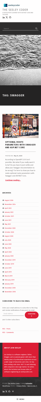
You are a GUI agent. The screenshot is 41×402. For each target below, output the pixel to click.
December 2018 (10, 288)
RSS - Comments (8, 332)
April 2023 (8, 208)
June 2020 (8, 244)
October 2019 (9, 264)
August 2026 (9, 200)
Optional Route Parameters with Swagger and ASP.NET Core (20, 145)
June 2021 (8, 220)
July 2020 (8, 240)
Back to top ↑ (32, 386)
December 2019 (10, 260)
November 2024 (10, 204)
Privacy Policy (21, 386)
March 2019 (8, 276)
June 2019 (8, 268)
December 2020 (10, 228)
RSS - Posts (6, 329)
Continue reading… (13, 180)
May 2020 (8, 248)
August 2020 (9, 236)
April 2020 (8, 252)
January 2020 (9, 256)
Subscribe (31, 315)
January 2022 (9, 212)
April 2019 (8, 272)
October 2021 (9, 216)
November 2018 (10, 292)
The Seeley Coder (15, 9)
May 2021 (8, 224)
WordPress (6, 386)
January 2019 (9, 284)
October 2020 (9, 232)
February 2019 (9, 280)
